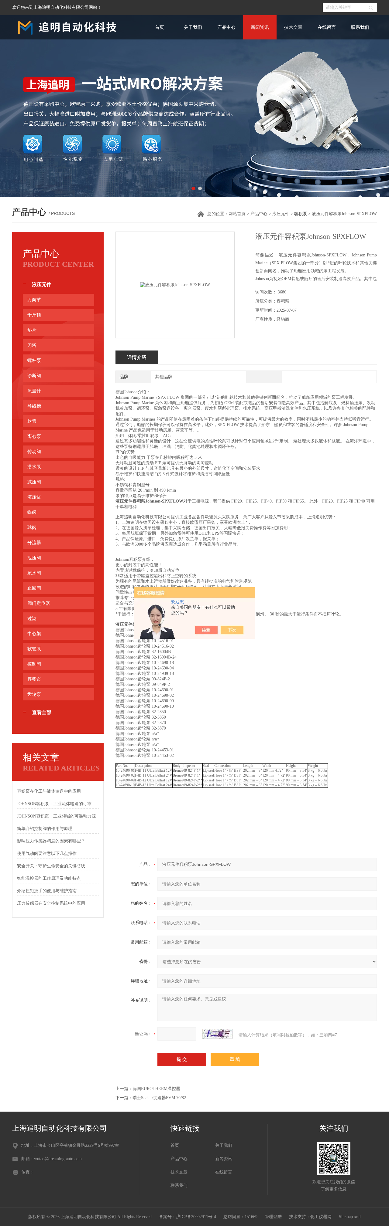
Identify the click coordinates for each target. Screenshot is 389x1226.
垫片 (31, 330)
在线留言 (327, 27)
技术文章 (293, 27)
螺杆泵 (34, 360)
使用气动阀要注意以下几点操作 (47, 853)
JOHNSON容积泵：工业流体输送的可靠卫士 (58, 803)
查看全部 (41, 712)
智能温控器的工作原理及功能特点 (49, 878)
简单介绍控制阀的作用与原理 (44, 828)
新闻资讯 (260, 27)
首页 (159, 27)
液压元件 (280, 214)
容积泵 (34, 679)
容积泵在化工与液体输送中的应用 (49, 791)
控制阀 (34, 664)
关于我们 (193, 27)
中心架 (34, 633)
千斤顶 (34, 315)
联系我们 (360, 27)
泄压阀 (34, 557)
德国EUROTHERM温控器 (156, 1088)
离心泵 (34, 436)
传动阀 (34, 451)
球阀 (31, 527)
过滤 (31, 618)
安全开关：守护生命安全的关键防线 (51, 866)
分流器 (34, 542)
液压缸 (34, 497)
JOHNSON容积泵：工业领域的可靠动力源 (56, 816)
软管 (31, 421)
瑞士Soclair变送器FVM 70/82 (159, 1098)
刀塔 (31, 345)
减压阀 (34, 481)
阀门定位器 (38, 603)
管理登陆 (273, 1216)
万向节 (34, 299)
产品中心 (226, 27)
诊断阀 (34, 375)
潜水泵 (34, 466)
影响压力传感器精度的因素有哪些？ (51, 841)
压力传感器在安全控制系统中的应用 (51, 903)
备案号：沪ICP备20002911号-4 (187, 1216)
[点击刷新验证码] (217, 1034)
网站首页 (237, 214)
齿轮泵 (34, 694)
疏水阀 (34, 573)
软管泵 (34, 648)
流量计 (34, 390)
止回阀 (34, 588)
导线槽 (34, 406)
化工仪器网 (321, 1216)
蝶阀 (31, 512)
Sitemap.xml (350, 1216)
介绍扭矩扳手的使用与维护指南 (47, 891)
